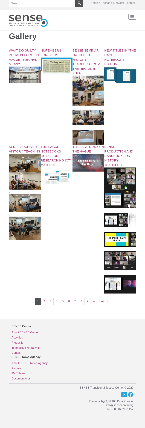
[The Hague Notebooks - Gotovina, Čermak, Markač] (120, 75)
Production (18, 342)
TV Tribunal (18, 373)
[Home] (28, 20)
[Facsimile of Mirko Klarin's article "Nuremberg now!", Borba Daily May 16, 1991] (56, 66)
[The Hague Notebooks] (56, 176)
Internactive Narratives (25, 347)
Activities (17, 337)
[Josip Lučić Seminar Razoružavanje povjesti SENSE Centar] (88, 98)
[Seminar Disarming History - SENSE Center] (88, 83)
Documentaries (21, 378)
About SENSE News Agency (29, 363)
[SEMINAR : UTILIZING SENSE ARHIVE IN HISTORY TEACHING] (25, 163)
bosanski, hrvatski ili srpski (119, 2)
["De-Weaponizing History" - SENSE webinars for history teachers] (120, 178)
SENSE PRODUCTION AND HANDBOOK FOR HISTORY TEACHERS (118, 156)
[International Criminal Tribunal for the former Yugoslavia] (25, 75)
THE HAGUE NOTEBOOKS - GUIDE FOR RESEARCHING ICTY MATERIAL (56, 156)
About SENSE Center (25, 332)
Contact (16, 352)
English (95, 2)
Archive (16, 368)
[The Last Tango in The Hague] (88, 163)
